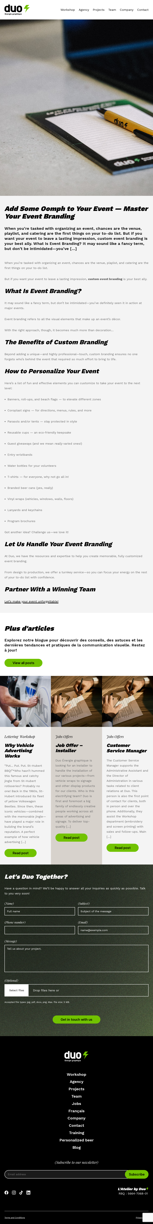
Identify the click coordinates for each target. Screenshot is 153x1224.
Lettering (11, 736)
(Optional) (11, 980)
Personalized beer (76, 1140)
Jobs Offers (64, 736)
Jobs (76, 1103)
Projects (99, 10)
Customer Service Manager (126, 747)
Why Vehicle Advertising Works (19, 750)
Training (76, 1133)
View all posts (23, 663)
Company (126, 10)
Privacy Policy (142, 1218)
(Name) (9, 903)
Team (112, 10)
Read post (21, 853)
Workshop (68, 10)
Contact (143, 10)
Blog (76, 1147)
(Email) (83, 922)
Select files (16, 990)
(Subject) (83, 903)
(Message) (10, 941)
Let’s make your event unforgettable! (31, 601)
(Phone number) (14, 922)
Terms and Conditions (14, 1218)
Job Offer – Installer (69, 747)
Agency (84, 10)
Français (76, 1111)
